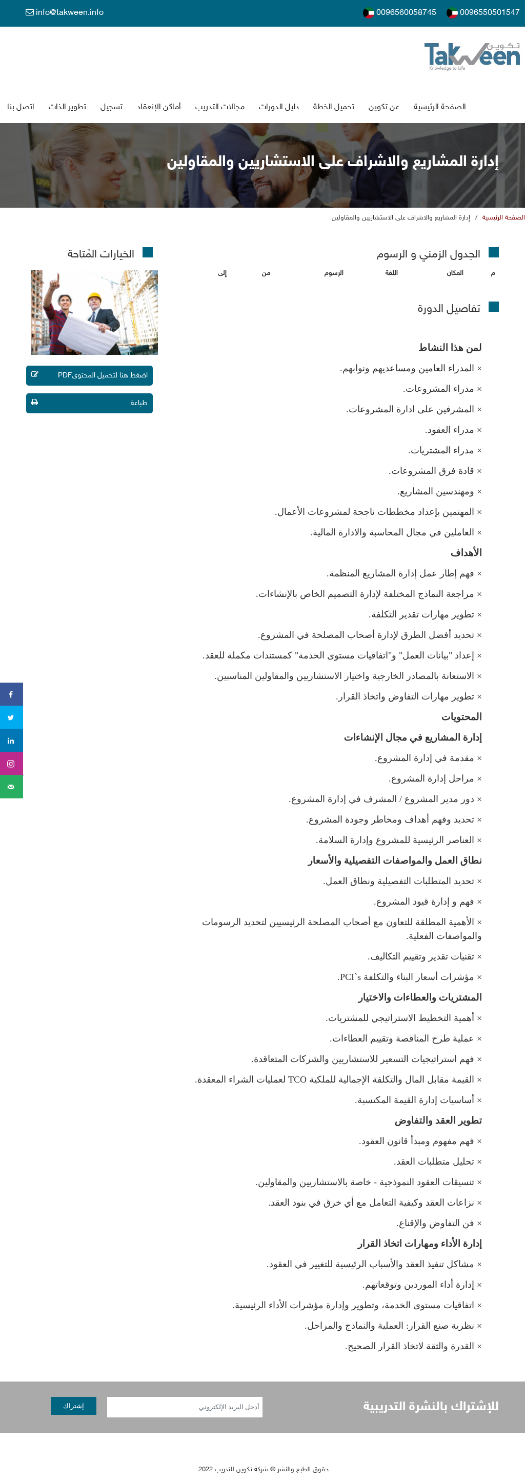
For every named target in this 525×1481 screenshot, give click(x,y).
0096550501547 (489, 13)
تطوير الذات (67, 107)
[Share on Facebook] (11, 694)
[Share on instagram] (11, 763)
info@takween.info (69, 13)
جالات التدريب (220, 107)
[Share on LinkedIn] (11, 740)
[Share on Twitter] (11, 717)
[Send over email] (11, 786)
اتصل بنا (20, 107)
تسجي (111, 107)
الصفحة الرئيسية (440, 107)
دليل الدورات (279, 107)
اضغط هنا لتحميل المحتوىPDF (103, 375)
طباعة (139, 403)
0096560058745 (405, 13)
